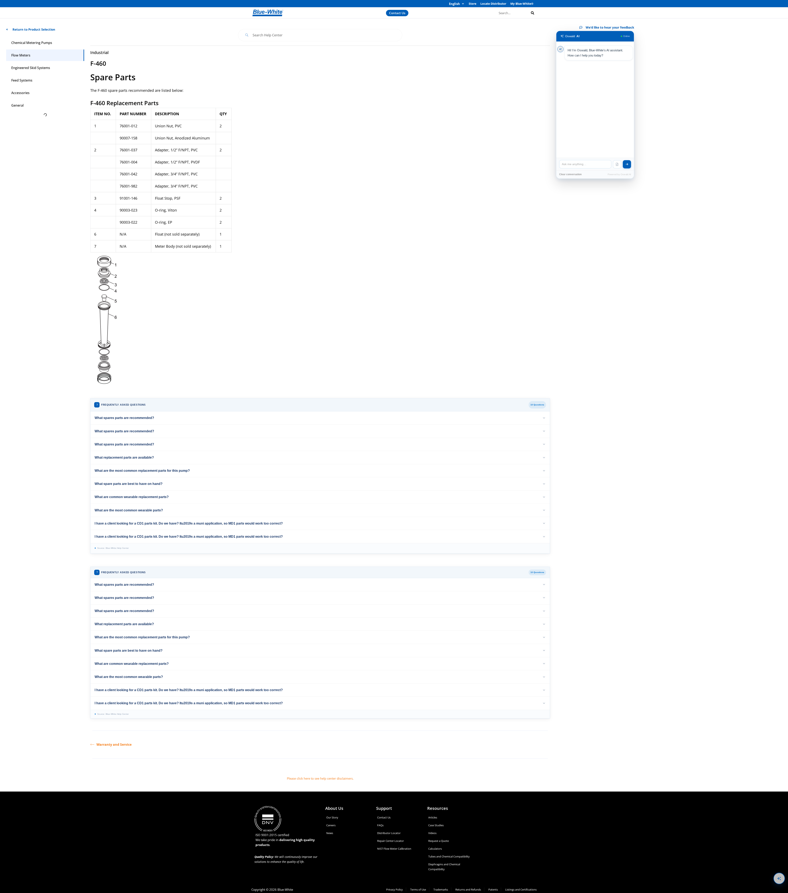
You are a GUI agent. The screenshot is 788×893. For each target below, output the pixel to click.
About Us (334, 808)
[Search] (532, 13)
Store (472, 4)
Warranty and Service (114, 744)
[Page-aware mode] (617, 164)
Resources (437, 808)
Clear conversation (570, 174)
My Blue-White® (522, 4)
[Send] (627, 164)
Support (384, 808)
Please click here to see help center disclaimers (320, 778)
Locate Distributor (493, 4)
